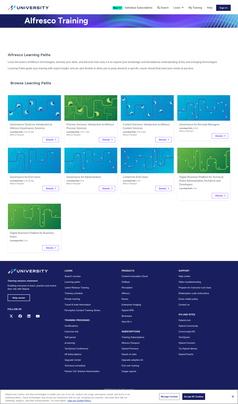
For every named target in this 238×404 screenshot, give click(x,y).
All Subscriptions (73, 354)
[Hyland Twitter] (11, 316)
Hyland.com (185, 320)
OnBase (126, 282)
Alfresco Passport (131, 343)
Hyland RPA (128, 310)
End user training (130, 365)
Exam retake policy (188, 299)
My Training (195, 7)
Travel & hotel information (78, 304)
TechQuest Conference (76, 348)
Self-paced (70, 337)
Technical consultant (75, 365)
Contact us (184, 304)
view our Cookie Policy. (79, 400)
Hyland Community (188, 326)
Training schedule (74, 293)
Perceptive (127, 287)
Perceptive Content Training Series (82, 310)
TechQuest (184, 337)
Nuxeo (125, 299)
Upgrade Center (73, 360)
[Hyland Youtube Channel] (38, 316)
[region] (119, 397)
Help (209, 7)
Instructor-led (71, 331)
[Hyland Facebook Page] (20, 316)
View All (126, 321)
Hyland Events (186, 354)
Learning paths (72, 282)
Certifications (71, 326)
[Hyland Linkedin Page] (28, 316)
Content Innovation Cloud (135, 276)
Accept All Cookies (193, 396)
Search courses (73, 276)
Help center (18, 297)
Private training (72, 299)
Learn (177, 7)
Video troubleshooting (190, 282)
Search (164, 7)
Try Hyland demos (188, 348)
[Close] (232, 396)
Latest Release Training (77, 287)
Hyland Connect (187, 343)
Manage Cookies (169, 396)
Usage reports (129, 371)
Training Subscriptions (133, 337)
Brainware (127, 316)
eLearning (70, 343)
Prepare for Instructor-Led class (195, 287)
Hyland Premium (130, 348)
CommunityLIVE (187, 331)
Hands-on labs (129, 354)
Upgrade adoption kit (132, 360)
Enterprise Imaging (131, 304)
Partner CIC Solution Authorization (82, 371)
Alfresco (126, 293)
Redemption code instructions (194, 293)
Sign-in (223, 7)
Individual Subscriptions (138, 7)
